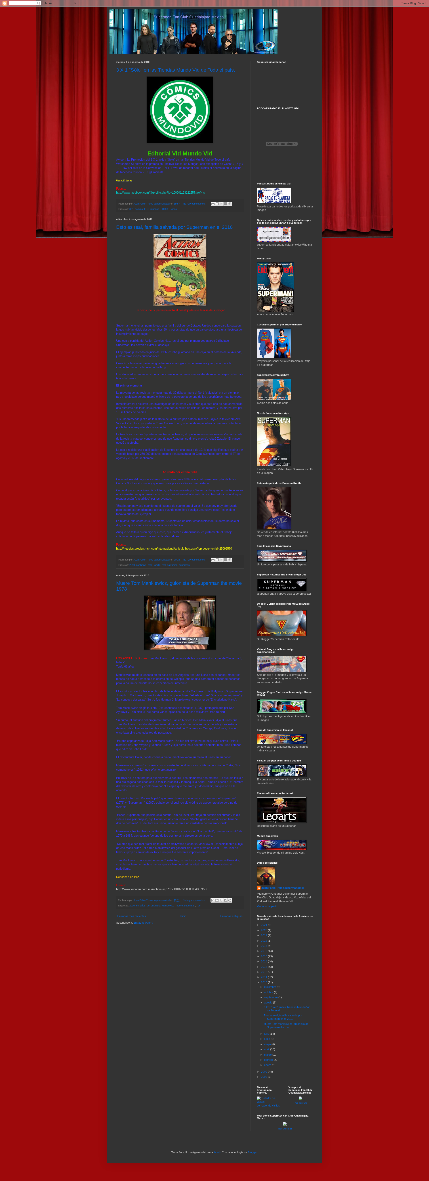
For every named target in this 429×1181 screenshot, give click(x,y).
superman (184, 565)
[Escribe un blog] (217, 204)
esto (150, 565)
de (148, 905)
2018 (264, 940)
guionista (155, 905)
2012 (264, 972)
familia (157, 565)
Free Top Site (300, 1103)
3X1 (131, 209)
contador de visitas (268, 1105)
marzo (268, 1054)
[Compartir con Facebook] (225, 204)
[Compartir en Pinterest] (230, 204)
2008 (264, 1076)
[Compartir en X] (221, 204)
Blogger (252, 1152)
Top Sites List (285, 1128)
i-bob (217, 1152)
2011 (264, 977)
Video (174, 209)
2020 (264, 930)
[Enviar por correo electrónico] (213, 204)
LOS (146, 209)
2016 (264, 951)
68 (137, 905)
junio (267, 1038)
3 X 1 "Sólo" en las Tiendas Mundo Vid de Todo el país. (175, 70)
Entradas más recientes (131, 916)
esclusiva (141, 565)
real (164, 565)
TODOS (164, 209)
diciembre (270, 987)
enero (268, 1065)
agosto (268, 1002)
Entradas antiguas (231, 916)
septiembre (271, 997)
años (142, 905)
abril (267, 1049)
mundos (154, 209)
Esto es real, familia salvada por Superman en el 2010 (174, 227)
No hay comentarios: (194, 203)
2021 (264, 925)
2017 (264, 945)
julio (267, 1033)
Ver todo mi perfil (267, 906)
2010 (132, 565)
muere (179, 905)
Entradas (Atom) (143, 922)
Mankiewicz (168, 905)
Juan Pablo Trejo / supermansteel (282, 887)
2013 (264, 966)
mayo (267, 1044)
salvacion (172, 565)
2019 (264, 935)
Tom (198, 905)
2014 (264, 961)
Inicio (183, 916)
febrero (268, 1059)
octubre (269, 992)
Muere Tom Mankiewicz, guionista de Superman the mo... (286, 1025)
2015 (264, 956)
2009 (264, 1071)
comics (139, 209)
